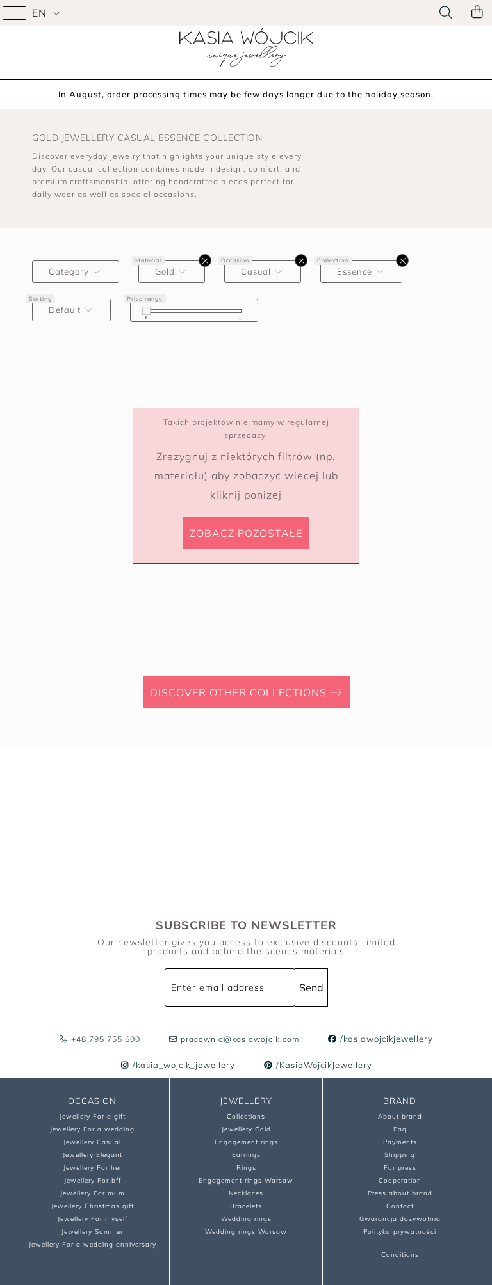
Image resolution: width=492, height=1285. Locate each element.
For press (400, 1167)
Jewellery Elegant (92, 1155)
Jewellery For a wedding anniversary (92, 1244)
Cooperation (400, 1180)
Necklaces (246, 1193)
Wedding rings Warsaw (246, 1231)
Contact (400, 1206)
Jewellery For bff (92, 1180)
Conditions (400, 1254)
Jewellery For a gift (93, 1116)
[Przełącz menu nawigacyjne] (16, 13)
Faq (400, 1129)
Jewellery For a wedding (92, 1129)
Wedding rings (246, 1219)
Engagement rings (246, 1142)
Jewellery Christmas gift (92, 1206)
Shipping (399, 1155)
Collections (246, 1116)
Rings (246, 1167)
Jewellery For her (92, 1167)
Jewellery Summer (92, 1231)
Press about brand (400, 1193)
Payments (400, 1142)
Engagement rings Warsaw (246, 1180)
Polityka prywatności (399, 1231)
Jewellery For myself (92, 1219)
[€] (146, 311)
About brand (400, 1116)
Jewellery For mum (92, 1193)
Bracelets (246, 1206)
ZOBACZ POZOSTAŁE (246, 533)
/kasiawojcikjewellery (385, 1039)
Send (311, 987)
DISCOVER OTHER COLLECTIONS (240, 692)
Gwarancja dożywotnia (400, 1219)
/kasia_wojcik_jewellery (182, 1065)
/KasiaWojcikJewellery (323, 1065)
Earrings (246, 1155)
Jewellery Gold (246, 1129)
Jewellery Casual (92, 1142)
